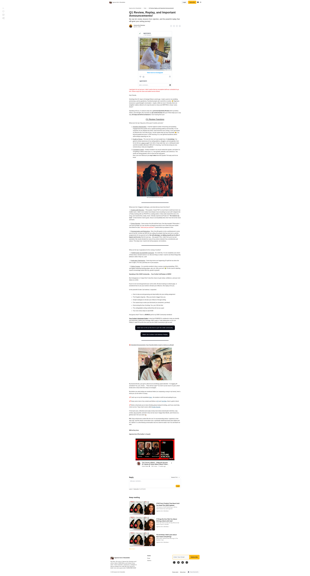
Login (184, 2)
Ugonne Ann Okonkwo (139, 25)
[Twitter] (174, 562)
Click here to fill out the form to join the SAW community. (155, 328)
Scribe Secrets (156, 407)
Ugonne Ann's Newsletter (135, 8)
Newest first (174, 477)
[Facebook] (182, 562)
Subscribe (192, 2)
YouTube (164, 401)
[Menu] (198, 2)
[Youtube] (178, 562)
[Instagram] (187, 562)
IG (158, 401)
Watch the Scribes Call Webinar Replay (155, 334)
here (150, 397)
